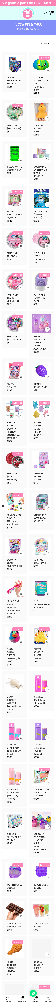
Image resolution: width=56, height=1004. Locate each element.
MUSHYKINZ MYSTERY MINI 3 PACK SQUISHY (40, 171)
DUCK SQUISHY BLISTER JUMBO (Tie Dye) (13, 655)
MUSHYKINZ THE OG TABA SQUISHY (14, 214)
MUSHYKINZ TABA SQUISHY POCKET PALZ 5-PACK (14, 607)
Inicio (20, 28)
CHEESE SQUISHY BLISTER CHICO (38, 654)
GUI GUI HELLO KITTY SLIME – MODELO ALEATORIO (40, 342)
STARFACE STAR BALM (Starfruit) (39, 700)
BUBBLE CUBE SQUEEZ (40, 886)
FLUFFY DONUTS (11, 385)
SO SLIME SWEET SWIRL (40, 561)
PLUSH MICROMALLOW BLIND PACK (41, 604)
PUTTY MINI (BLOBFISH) (13, 255)
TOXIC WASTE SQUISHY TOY (14, 168)
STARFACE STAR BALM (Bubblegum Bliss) (14, 749)
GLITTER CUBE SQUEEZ (14, 886)
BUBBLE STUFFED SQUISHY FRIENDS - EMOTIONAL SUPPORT (13, 430)
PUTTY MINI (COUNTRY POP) (39, 297)
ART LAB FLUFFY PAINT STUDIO (14, 837)
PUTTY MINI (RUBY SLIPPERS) (13, 476)
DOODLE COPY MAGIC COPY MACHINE (41, 792)
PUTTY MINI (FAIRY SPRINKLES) (13, 297)
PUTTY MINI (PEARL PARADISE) (39, 256)
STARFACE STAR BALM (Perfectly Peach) (13, 794)
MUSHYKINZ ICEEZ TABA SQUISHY (39, 518)
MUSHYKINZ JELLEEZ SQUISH (39, 476)
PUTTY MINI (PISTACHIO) (14, 127)
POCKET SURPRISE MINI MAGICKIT (14, 80)
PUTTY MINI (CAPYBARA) (14, 338)
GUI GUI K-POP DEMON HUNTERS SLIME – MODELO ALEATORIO (39, 841)
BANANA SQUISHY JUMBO (38, 965)
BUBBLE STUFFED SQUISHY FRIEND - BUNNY (38, 428)
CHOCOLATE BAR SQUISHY (14, 925)
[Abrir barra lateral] (4, 506)
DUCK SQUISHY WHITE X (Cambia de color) (14, 703)
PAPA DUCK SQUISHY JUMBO (39, 128)
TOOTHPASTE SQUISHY (40, 925)
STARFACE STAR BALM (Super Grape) (39, 749)
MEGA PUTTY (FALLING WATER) (40, 214)
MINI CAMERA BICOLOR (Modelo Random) (14, 520)
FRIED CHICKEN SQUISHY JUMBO (12, 966)
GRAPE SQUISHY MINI (40, 385)
